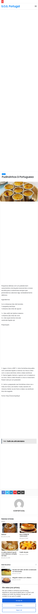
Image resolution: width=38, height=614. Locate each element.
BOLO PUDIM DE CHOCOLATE (24, 535)
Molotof (3, 534)
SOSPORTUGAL (19, 511)
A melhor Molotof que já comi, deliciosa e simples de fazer (9, 554)
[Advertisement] (19, 30)
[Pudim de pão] (28, 546)
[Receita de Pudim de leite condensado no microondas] (6, 572)
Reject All (19, 610)
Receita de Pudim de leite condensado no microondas (24, 570)
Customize (19, 605)
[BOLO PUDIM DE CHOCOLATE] (28, 528)
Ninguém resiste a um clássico (21, 578)
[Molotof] (9, 528)
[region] (19, 599)
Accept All (19, 600)
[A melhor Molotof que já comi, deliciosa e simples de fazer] (9, 546)
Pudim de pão (24, 552)
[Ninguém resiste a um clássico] (6, 580)
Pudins (3, 174)
